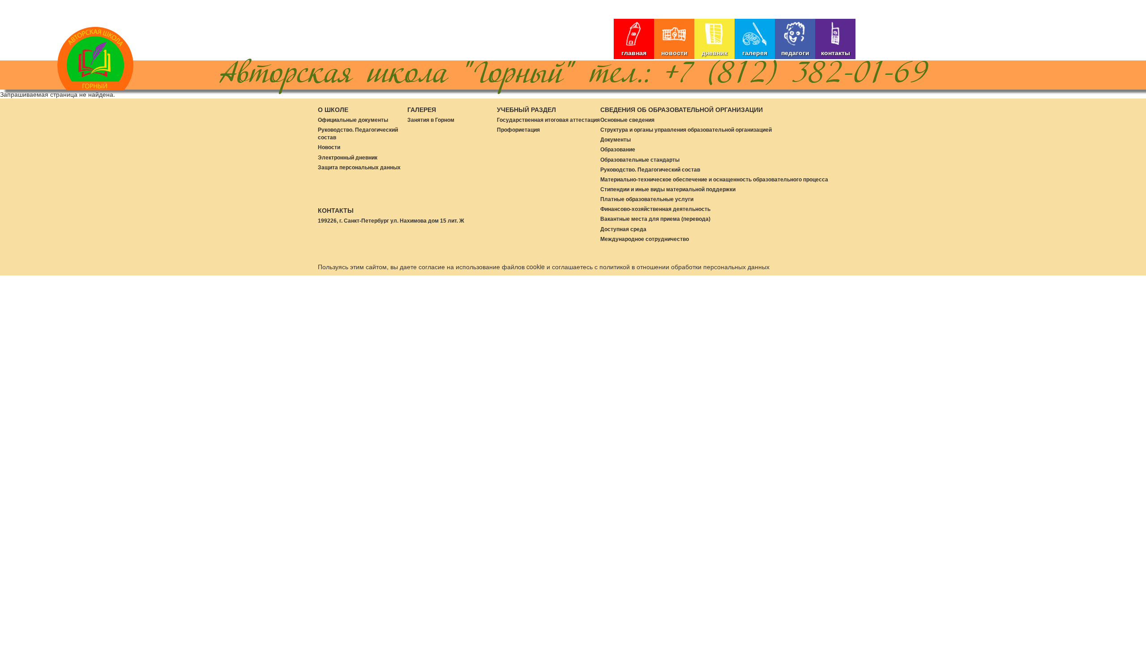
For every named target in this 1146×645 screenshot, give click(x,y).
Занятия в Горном (430, 120)
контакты (835, 52)
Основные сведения (627, 120)
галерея (754, 52)
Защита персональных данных (359, 167)
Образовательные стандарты (640, 160)
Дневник (714, 52)
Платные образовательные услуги (646, 199)
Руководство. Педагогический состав (650, 170)
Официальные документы (353, 120)
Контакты (336, 210)
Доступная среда (623, 229)
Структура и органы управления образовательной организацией (686, 130)
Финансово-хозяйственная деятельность (655, 209)
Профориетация (518, 130)
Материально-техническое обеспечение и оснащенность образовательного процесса (714, 179)
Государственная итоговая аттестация (548, 120)
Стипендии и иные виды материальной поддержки (667, 189)
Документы (615, 140)
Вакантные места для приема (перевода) (655, 219)
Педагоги (795, 52)
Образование (617, 149)
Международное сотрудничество (644, 239)
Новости (674, 52)
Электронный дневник (347, 158)
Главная (633, 52)
